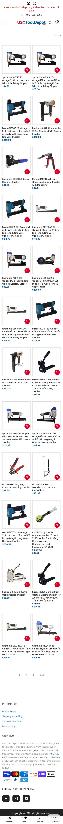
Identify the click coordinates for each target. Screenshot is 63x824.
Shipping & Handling (12, 716)
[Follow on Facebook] (6, 798)
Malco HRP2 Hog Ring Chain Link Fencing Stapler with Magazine (46, 182)
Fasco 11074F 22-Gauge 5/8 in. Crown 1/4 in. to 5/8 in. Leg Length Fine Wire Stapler (46, 333)
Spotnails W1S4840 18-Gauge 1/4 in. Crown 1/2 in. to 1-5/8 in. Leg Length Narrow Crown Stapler (46, 438)
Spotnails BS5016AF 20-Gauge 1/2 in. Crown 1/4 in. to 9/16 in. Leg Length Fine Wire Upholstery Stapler (16, 333)
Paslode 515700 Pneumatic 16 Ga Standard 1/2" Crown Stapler (46, 131)
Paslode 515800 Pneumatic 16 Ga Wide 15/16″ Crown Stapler (16, 382)
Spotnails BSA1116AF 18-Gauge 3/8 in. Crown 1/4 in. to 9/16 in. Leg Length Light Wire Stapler (16, 650)
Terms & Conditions (12, 721)
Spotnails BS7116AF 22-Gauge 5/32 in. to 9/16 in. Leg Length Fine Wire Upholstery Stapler (45, 231)
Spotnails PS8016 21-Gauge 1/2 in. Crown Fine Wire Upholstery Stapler (15, 281)
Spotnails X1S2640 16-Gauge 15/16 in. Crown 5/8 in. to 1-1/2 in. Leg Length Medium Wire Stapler (46, 650)
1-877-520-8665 (32, 14)
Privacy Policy (9, 711)
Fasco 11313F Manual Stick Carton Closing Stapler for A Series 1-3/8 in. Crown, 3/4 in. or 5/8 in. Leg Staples (46, 597)
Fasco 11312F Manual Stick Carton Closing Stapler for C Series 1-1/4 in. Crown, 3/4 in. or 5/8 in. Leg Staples (46, 385)
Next (42, 675)
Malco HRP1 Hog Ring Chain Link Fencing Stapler (16, 486)
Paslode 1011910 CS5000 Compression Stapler (14, 593)
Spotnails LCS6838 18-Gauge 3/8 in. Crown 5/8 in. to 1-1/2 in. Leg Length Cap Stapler (45, 282)
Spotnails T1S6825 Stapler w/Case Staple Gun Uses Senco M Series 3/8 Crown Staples (16, 438)
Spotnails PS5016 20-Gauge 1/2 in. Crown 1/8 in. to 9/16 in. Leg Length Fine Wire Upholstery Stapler (46, 82)
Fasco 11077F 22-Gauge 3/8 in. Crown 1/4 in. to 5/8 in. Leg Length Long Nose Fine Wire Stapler (16, 537)
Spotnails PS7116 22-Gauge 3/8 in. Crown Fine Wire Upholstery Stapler (15, 80)
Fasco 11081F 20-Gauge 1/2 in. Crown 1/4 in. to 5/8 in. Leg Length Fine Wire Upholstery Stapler (16, 231)
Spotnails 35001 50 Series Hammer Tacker (15, 180)
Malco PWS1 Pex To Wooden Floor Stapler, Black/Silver (44, 487)
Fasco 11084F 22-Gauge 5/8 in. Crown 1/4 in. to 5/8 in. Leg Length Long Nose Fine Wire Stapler (16, 132)
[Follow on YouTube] (26, 798)
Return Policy (8, 726)
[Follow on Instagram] (16, 798)
